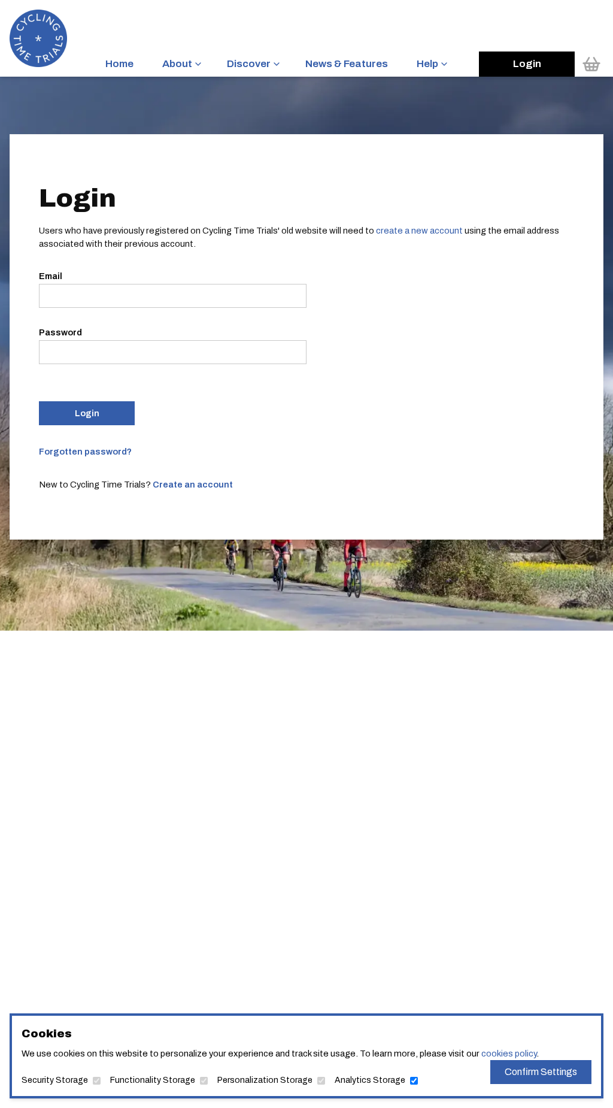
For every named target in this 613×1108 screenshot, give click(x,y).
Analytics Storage (370, 1080)
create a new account (419, 230)
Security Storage (55, 1080)
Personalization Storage (264, 1080)
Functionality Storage (152, 1080)
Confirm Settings (541, 1072)
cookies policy (508, 1053)
